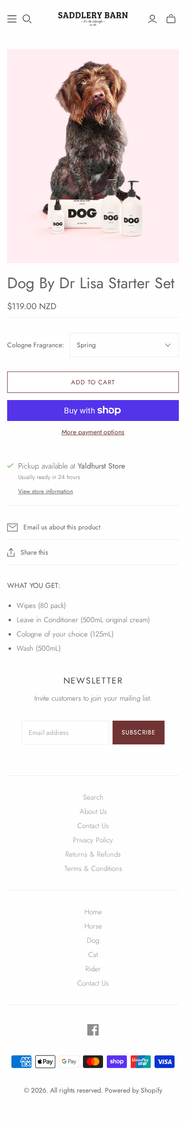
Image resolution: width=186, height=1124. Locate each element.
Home (93, 912)
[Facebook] (93, 1030)
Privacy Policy (93, 840)
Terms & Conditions (93, 868)
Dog (93, 940)
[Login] (152, 19)
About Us (93, 811)
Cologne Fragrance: (35, 345)
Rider (93, 969)
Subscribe (138, 732)
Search (93, 797)
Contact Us (93, 826)
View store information (45, 491)
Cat (93, 954)
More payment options (93, 432)
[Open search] (27, 19)
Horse (93, 926)
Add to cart (93, 382)
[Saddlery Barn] (93, 17)
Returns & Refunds (93, 854)
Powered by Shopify (133, 1090)
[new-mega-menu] (12, 19)
